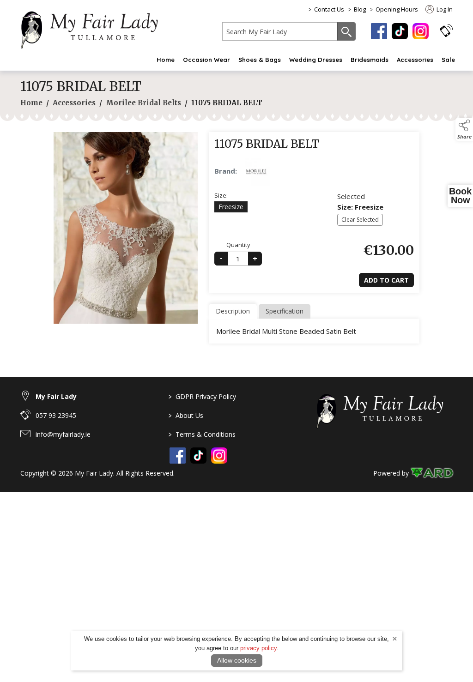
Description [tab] (233, 311)
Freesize (230, 206)
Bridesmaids (369, 59)
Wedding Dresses (315, 59)
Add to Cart (386, 280)
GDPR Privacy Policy (202, 396)
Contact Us (329, 9)
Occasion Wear (206, 59)
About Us (186, 415)
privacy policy (258, 648)
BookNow (460, 196)
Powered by (391, 473)
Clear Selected (360, 219)
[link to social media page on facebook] (178, 455)
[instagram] (420, 31)
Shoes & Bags (259, 59)
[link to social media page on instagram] (219, 455)
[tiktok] (400, 31)
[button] (446, 30)
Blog (360, 9)
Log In (444, 9)
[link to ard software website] (432, 473)
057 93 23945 (56, 415)
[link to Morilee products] (256, 172)
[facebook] (379, 31)
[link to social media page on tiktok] (198, 455)
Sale (448, 59)
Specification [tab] (284, 311)
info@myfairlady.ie (63, 434)
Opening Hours (397, 9)
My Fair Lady (56, 396)
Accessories (415, 59)
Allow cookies (236, 660)
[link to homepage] (94, 28)
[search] (280, 31)
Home (166, 59)
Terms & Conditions (202, 434)
